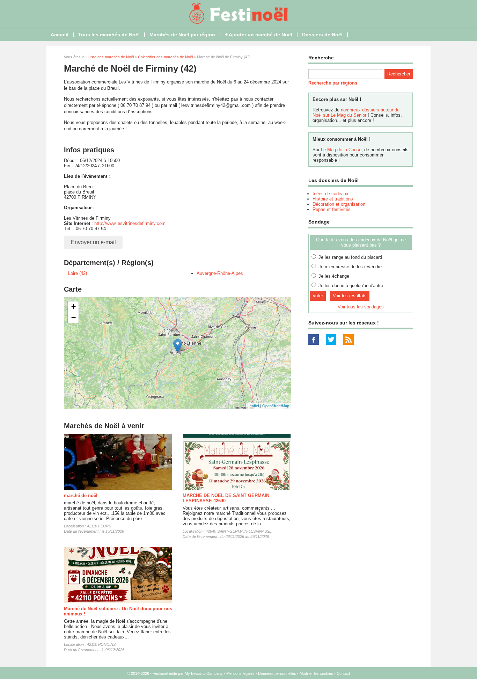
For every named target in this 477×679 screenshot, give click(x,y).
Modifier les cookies (316, 673)
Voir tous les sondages (361, 306)
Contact (343, 673)
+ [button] (73, 306)
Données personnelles (277, 673)
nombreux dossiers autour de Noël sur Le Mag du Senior (356, 112)
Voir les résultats (350, 295)
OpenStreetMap (275, 405)
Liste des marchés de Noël (111, 57)
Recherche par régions (332, 83)
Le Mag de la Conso (341, 149)
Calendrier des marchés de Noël (165, 57)
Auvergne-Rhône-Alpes (220, 273)
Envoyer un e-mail (93, 242)
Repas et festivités (332, 209)
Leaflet (253, 405)
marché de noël (80, 495)
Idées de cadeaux (330, 193)
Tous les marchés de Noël (109, 34)
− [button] (73, 317)
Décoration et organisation (339, 204)
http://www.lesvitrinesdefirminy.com (130, 223)
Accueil (59, 34)
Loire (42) (77, 273)
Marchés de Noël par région (182, 34)
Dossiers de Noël (322, 34)
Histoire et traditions (333, 199)
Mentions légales (240, 673)
